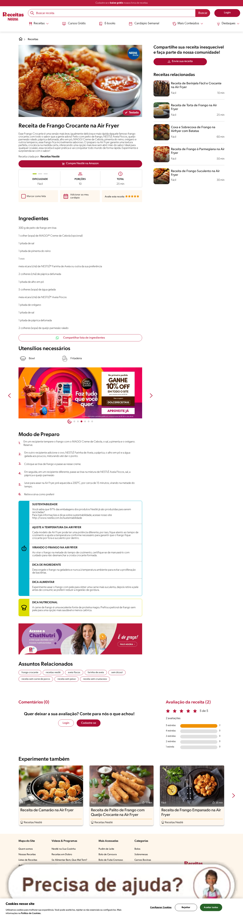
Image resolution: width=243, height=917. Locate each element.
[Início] (13, 17)
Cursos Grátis (77, 23)
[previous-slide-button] (9, 396)
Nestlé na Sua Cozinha (64, 849)
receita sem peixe (66, 679)
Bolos (137, 849)
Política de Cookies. (31, 913)
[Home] (21, 40)
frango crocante (30, 672)
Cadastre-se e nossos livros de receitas (122, 3)
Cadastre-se (88, 723)
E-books (110, 23)
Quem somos (26, 849)
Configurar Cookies (160, 907)
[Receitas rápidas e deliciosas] (80, 392)
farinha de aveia (96, 672)
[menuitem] (38, 25)
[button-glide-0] (74, 421)
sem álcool (117, 672)
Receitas (33, 39)
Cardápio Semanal (146, 23)
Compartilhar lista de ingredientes (84, 337)
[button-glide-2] (81, 421)
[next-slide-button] (151, 396)
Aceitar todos (211, 907)
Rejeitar (186, 907)
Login (66, 723)
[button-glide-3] (85, 421)
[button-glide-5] (92, 421)
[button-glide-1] (78, 421)
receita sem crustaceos (95, 679)
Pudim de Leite (106, 849)
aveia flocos (74, 672)
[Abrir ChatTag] (121, 885)
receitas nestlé (53, 672)
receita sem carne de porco (36, 679)
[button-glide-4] (88, 421)
